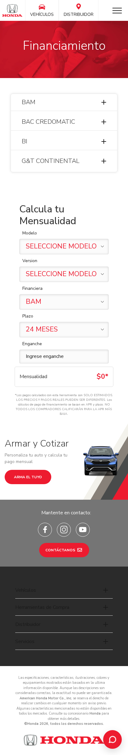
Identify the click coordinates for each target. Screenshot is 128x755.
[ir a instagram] (64, 530)
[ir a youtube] (83, 530)
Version (29, 261)
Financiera (32, 288)
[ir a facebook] (45, 530)
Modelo (29, 233)
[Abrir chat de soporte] (112, 739)
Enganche (32, 344)
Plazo (27, 316)
